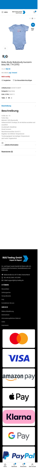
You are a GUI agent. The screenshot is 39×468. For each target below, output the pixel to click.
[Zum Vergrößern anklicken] (5, 48)
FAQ (3, 299)
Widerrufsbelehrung (8, 311)
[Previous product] (30, 18)
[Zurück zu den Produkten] (32, 18)
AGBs (3, 322)
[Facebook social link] (6, 98)
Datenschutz (5, 315)
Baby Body (11, 91)
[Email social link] (9, 98)
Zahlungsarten (6, 292)
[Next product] (35, 18)
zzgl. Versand (13, 72)
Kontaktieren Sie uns (8, 303)
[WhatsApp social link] (11, 98)
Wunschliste (5, 289)
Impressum (5, 325)
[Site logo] (19, 12)
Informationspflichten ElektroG (11, 318)
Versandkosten (6, 296)
